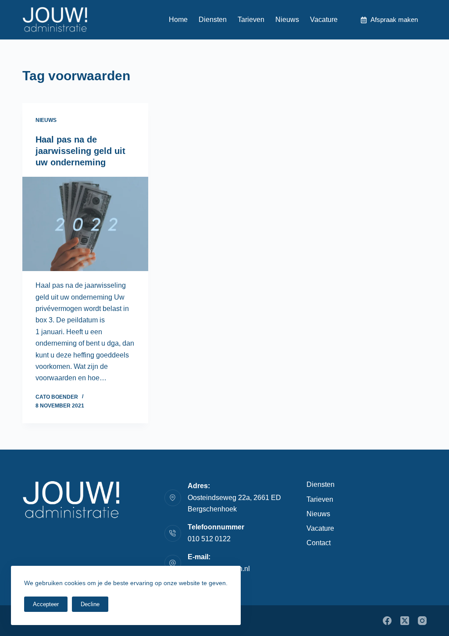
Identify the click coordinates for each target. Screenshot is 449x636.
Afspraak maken (394, 19)
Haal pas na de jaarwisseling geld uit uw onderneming (80, 151)
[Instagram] (422, 620)
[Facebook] (387, 620)
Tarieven (251, 19)
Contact (318, 543)
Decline (90, 604)
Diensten (213, 19)
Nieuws (287, 19)
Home (178, 19)
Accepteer (46, 604)
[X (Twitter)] (404, 620)
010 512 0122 (209, 539)
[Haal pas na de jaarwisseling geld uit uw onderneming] (85, 224)
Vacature (324, 19)
